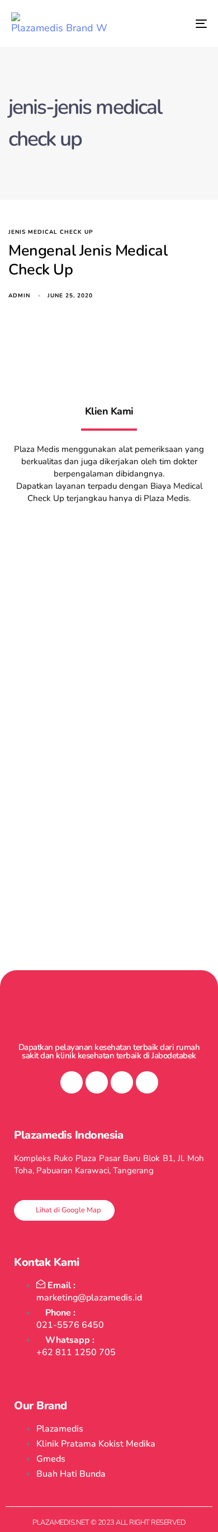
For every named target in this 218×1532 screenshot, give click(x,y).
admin (19, 296)
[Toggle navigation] (174, 23)
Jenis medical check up (50, 232)
